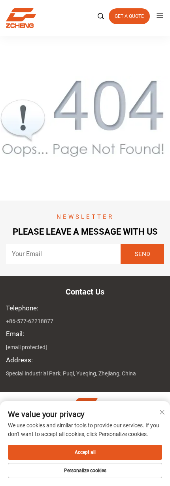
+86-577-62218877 (29, 321)
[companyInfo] (82, 18)
